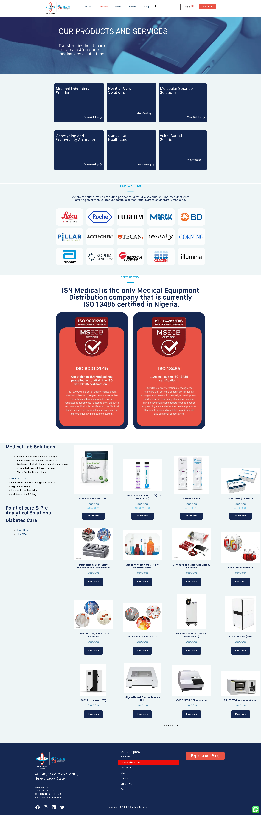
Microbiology (18, 479)
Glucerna (21, 534)
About (88, 7)
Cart (123, 789)
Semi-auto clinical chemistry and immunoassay (43, 464)
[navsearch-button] (155, 6)
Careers (117, 7)
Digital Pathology (20, 486)
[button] (207, 6)
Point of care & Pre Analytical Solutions (28, 511)
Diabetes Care (21, 520)
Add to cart (93, 516)
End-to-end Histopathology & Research (33, 482)
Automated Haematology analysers (35, 468)
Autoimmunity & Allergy (24, 494)
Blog (146, 7)
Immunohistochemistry (24, 490)
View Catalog (91, 117)
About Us (125, 757)
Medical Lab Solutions (30, 447)
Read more (93, 582)
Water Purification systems (31, 472)
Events (132, 7)
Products (103, 7)
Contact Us (126, 784)
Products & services (131, 762)
